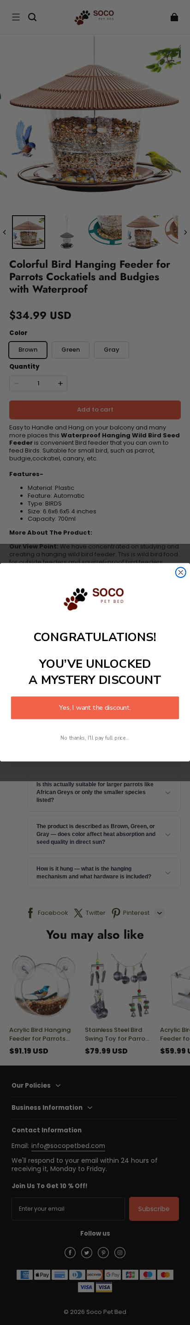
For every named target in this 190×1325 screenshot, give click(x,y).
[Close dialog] (181, 572)
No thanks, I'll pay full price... (94, 738)
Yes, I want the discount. (95, 708)
